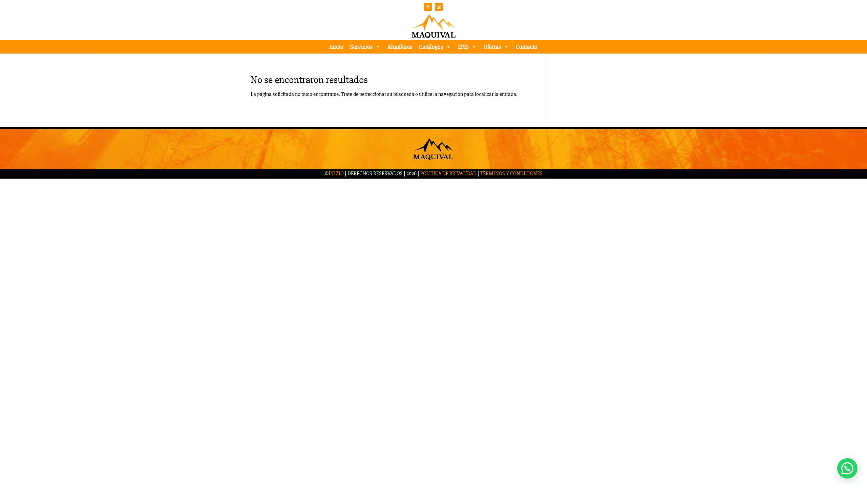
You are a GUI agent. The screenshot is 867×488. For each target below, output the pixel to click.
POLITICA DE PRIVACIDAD (448, 173)
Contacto (526, 46)
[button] (847, 468)
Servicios (361, 46)
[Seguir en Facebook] (428, 7)
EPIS (463, 46)
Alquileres (399, 46)
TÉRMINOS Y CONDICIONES (511, 173)
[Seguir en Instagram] (439, 7)
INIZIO (336, 173)
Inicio (336, 46)
